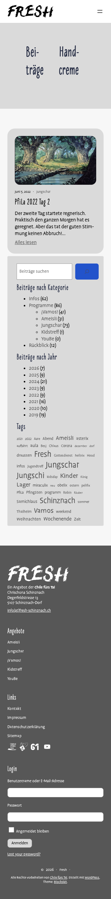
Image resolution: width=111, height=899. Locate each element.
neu (52, 486)
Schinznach (57, 501)
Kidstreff (50, 332)
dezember (81, 446)
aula (34, 446)
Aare (37, 439)
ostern (74, 485)
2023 (34, 388)
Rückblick (39, 345)
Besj (44, 446)
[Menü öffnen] (100, 11)
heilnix (79, 456)
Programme (41, 305)
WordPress (92, 877)
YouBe (47, 339)
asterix (82, 438)
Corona (66, 446)
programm (53, 492)
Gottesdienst (63, 456)
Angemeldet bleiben (32, 831)
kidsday (52, 477)
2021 (33, 401)
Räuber (78, 493)
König (84, 477)
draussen (24, 455)
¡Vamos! (49, 312)
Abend (48, 438)
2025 (34, 375)
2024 (34, 381)
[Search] (87, 272)
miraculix (40, 485)
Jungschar (43, 191)
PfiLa (20, 492)
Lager (23, 485)
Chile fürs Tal (58, 877)
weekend (63, 511)
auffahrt (22, 446)
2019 (33, 415)
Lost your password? (23, 854)
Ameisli (49, 318)
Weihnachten (29, 519)
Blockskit (60, 882)
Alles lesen (26, 242)
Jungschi (30, 476)
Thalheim (24, 511)
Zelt (77, 519)
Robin (67, 493)
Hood (91, 456)
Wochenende (57, 518)
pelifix (85, 485)
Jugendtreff (35, 466)
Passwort (14, 805)
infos (21, 466)
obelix (62, 485)
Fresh (42, 454)
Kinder (69, 475)
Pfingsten (34, 492)
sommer (83, 502)
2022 (34, 395)
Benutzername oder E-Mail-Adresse (35, 781)
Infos (34, 298)
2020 (34, 408)
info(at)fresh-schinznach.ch (29, 610)
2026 (34, 368)
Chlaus (54, 446)
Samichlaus (27, 501)
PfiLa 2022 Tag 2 (32, 202)
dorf (91, 446)
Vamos (44, 510)
